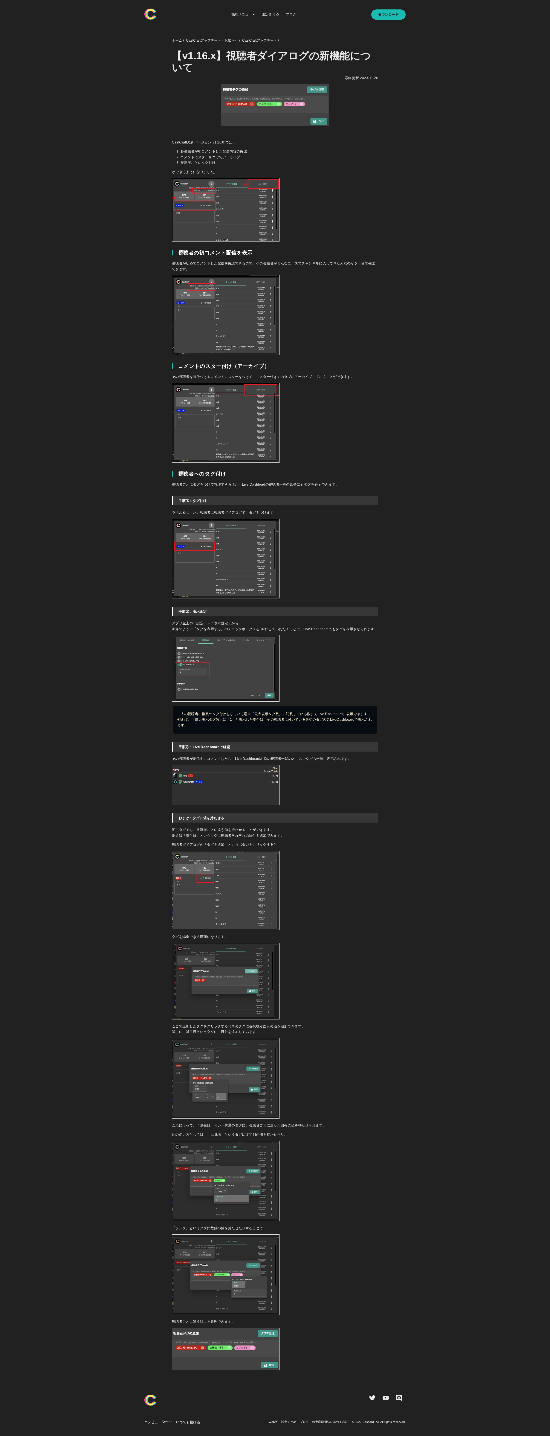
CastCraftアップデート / (260, 40)
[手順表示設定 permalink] (170, 609)
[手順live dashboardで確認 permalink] (170, 744)
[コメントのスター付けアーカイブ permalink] (171, 366)
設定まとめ (270, 14)
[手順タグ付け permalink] (170, 498)
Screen (167, 1422)
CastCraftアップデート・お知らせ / (213, 40)
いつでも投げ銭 (188, 1422)
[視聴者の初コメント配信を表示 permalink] (171, 252)
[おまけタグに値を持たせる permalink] (170, 815)
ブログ (291, 14)
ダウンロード (388, 14)
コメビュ (151, 1422)
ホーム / (178, 40)
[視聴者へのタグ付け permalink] (171, 474)
